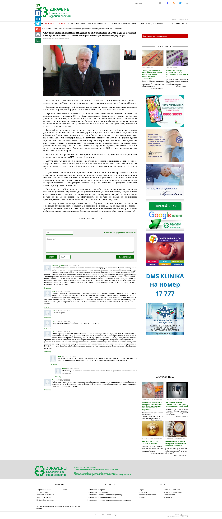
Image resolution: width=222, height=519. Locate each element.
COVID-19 (61, 23)
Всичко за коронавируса (155, 36)
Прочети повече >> (157, 88)
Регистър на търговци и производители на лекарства (109, 500)
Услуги (169, 23)
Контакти (181, 23)
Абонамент (143, 492)
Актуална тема (76, 23)
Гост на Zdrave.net (43, 497)
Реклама (141, 497)
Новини (49, 23)
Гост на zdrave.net (98, 23)
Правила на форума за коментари (120, 232)
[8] (38, 42)
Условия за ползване (172, 490)
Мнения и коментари (123, 23)
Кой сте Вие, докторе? (150, 23)
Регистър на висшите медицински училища (104, 495)
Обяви (64, 490)
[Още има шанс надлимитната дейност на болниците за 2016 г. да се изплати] (53, 12)
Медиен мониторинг (147, 495)
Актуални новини (43, 490)
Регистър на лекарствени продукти (101, 497)
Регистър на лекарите (96, 490)
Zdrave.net (98, 515)
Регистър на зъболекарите (98, 492)
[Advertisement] (141, 11)
